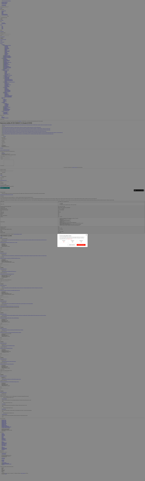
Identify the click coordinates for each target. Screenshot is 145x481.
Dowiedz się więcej (69, 238)
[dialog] (72, 240)
